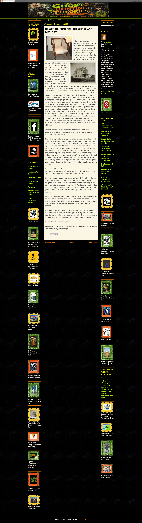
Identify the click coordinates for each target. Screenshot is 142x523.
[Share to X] (54, 234)
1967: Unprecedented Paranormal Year (107, 126)
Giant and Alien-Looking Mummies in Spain (107, 141)
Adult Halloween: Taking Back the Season (34, 193)
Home (31, 20)
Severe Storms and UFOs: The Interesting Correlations (107, 157)
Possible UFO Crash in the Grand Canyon (106, 149)
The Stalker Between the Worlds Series (106, 179)
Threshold (31, 187)
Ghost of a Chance (34, 178)
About (37, 20)
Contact (45, 20)
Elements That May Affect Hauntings (106, 133)
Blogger (83, 519)
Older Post (92, 243)
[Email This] (51, 234)
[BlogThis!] (52, 234)
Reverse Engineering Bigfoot (32, 200)
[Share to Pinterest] (57, 234)
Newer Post (50, 243)
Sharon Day (107, 42)
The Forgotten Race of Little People (106, 172)
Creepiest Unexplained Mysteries (105, 386)
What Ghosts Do (107, 390)
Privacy (52, 20)
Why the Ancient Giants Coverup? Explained (107, 187)
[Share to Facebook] (55, 234)
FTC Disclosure (62, 20)
